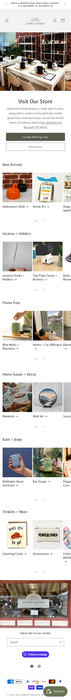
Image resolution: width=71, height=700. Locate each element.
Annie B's (39, 206)
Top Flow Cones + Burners (45, 277)
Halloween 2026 (14, 206)
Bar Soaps (40, 481)
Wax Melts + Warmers (11, 346)
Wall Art (38, 416)
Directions (35, 146)
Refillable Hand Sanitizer (13, 483)
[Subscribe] (60, 642)
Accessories (41, 553)
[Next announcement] (64, 4)
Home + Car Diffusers (47, 345)
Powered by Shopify (39, 694)
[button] (7, 20)
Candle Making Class (35, 137)
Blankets (8, 416)
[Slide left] (28, 221)
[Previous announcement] (6, 4)
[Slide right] (43, 221)
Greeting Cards (13, 553)
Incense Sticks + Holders (14, 277)
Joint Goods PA (22, 694)
